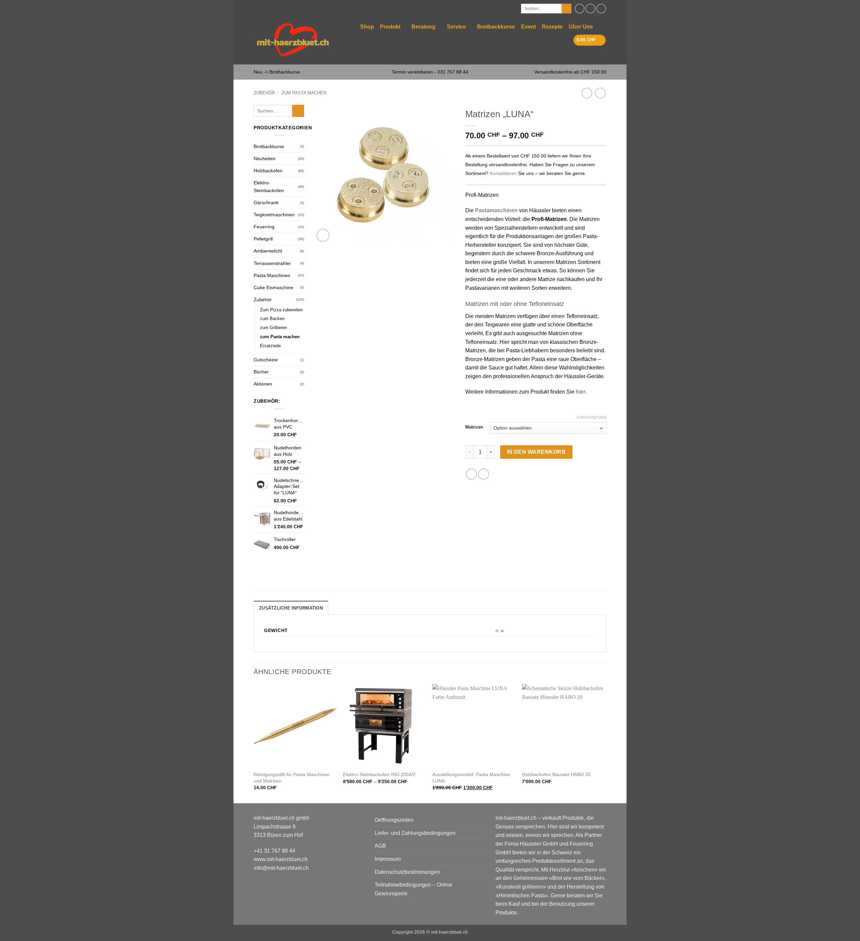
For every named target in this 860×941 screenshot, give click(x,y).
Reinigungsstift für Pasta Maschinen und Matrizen (292, 777)
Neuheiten (264, 158)
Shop (367, 27)
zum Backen (272, 318)
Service (456, 27)
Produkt (390, 27)
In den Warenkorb (536, 452)
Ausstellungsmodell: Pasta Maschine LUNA (471, 777)
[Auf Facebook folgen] (580, 8)
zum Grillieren (273, 327)
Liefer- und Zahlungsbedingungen (415, 833)
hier (581, 392)
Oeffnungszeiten (394, 820)
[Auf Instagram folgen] (590, 8)
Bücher (261, 371)
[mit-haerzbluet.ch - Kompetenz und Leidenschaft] (293, 41)
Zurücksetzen (591, 417)
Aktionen (263, 384)
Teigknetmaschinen (274, 214)
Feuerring (264, 226)
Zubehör (264, 92)
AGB (380, 846)
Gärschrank (266, 202)
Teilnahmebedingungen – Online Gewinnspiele (414, 889)
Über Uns (581, 27)
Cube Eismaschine (273, 287)
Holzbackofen (268, 170)
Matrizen (474, 427)
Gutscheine (266, 359)
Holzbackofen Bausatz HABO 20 (556, 774)
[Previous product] (600, 93)
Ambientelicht (268, 251)
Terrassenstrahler (272, 263)
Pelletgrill (263, 238)
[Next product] (587, 93)
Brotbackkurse (496, 27)
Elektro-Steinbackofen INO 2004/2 (379, 774)
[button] (589, 40)
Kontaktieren (503, 173)
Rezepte (552, 27)
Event (528, 27)
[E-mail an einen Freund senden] (483, 474)
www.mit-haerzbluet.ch (281, 859)
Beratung (423, 27)
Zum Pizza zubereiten (281, 309)
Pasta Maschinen (272, 275)
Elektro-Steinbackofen (269, 186)
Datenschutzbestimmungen (407, 872)
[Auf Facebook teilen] (471, 474)
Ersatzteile (270, 345)
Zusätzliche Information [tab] (291, 608)
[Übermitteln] (566, 9)
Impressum (388, 859)
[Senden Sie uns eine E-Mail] (601, 8)
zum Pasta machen (304, 92)
